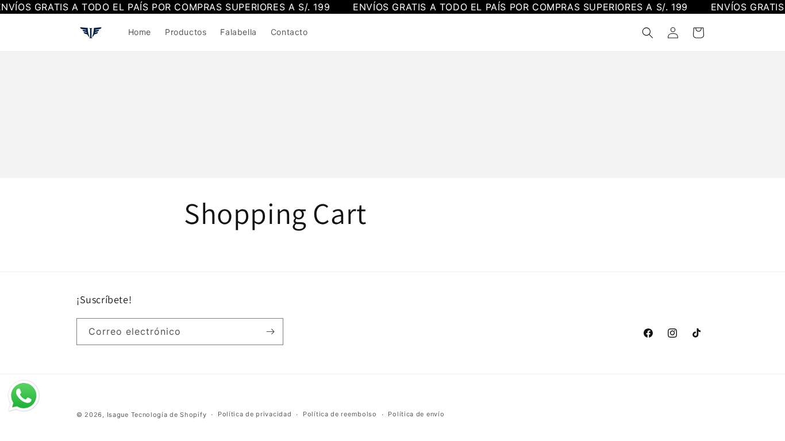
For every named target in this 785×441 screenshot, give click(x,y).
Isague (118, 415)
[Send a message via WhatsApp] (24, 396)
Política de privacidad (254, 414)
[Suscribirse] (270, 331)
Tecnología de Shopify (169, 415)
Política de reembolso (340, 414)
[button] (647, 32)
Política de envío (416, 414)
